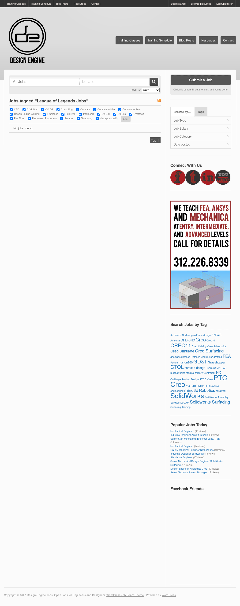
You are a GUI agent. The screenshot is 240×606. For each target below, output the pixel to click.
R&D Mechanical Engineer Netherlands (192, 450)
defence (185, 357)
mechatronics (177, 372)
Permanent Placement (44, 118)
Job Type (180, 120)
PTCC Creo (206, 379)
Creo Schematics (216, 346)
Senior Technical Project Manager (188, 472)
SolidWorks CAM (179, 402)
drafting (218, 357)
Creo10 (210, 340)
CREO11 (180, 345)
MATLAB (221, 368)
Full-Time (70, 114)
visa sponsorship (109, 118)
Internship (88, 114)
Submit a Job (178, 3)
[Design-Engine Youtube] (222, 184)
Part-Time (19, 118)
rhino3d (191, 390)
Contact (95, 3)
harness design (194, 367)
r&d (188, 386)
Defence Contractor (202, 357)
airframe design (202, 335)
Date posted (182, 144)
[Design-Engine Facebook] (177, 184)
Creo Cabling (199, 346)
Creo (200, 339)
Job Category (183, 136)
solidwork (221, 391)
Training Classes (16, 3)
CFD (16, 109)
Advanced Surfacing (181, 335)
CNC (191, 340)
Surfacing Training (180, 407)
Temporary (87, 118)
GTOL (177, 366)
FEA (227, 356)
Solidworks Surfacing (210, 401)
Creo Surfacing (209, 350)
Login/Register (224, 3)
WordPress (169, 595)
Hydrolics (211, 368)
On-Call (106, 114)
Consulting (67, 109)
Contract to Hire (106, 109)
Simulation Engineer (181, 457)
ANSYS (216, 335)
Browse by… (182, 112)
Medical (190, 372)
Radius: (136, 90)
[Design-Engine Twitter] (192, 184)
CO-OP (49, 109)
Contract (85, 109)
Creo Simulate (182, 351)
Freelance (52, 114)
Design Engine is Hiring (27, 114)
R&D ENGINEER (200, 386)
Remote (68, 118)
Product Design (190, 379)
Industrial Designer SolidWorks (187, 453)
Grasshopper (216, 362)
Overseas (139, 114)
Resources (80, 3)
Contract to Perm (132, 109)
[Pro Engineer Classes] (200, 308)
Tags (201, 112)
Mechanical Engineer (182, 431)
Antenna (175, 340)
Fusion (174, 362)
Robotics (207, 390)
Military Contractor (205, 372)
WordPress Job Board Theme (125, 595)
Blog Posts (62, 3)
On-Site (122, 114)
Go (153, 81)
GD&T (200, 361)
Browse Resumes (201, 3)
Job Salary (181, 128)
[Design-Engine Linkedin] (207, 184)
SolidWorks (187, 395)
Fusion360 (186, 362)
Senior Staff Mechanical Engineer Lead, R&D (195, 438)
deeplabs (175, 357)
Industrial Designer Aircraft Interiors (189, 435)
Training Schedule (41, 3)
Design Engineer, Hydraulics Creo (188, 468)
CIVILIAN (32, 109)
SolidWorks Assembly (216, 397)
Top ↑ (155, 140)
